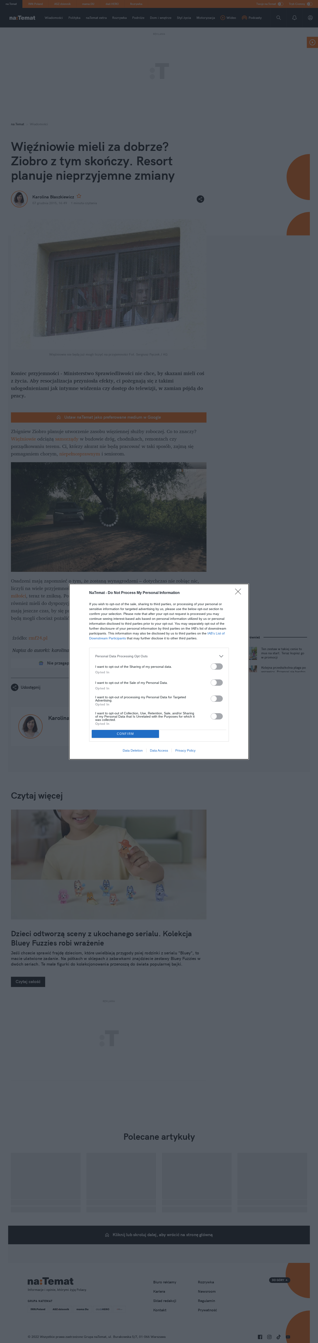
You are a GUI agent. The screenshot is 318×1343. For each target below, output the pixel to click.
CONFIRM (125, 734)
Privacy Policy (185, 750)
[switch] (217, 666)
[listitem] (159, 656)
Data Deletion (133, 750)
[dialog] (159, 671)
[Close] (239, 593)
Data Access (159, 750)
